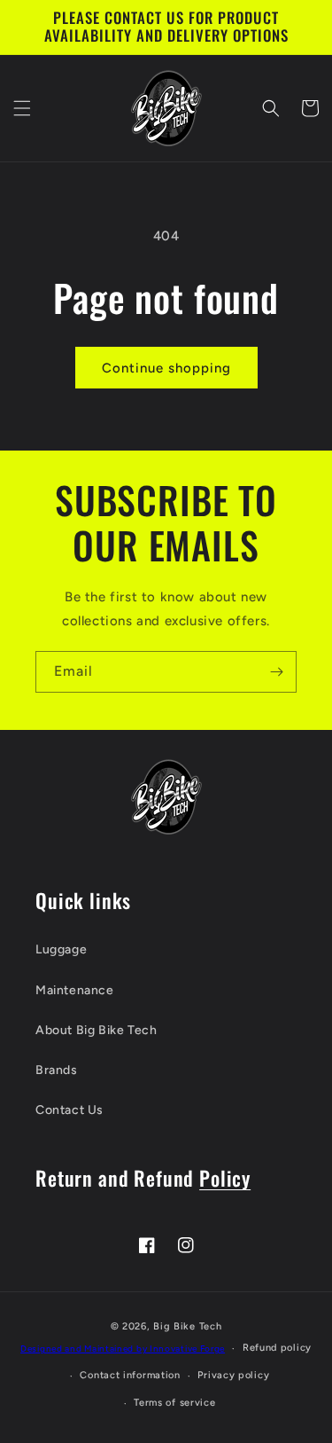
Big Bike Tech (187, 1326)
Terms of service (174, 1402)
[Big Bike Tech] (166, 797)
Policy (225, 1177)
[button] (22, 108)
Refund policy (277, 1347)
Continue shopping (166, 368)
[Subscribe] (276, 672)
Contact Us (69, 1110)
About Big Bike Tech (96, 1030)
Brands (56, 1070)
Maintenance (74, 990)
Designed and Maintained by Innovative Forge (122, 1348)
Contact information (130, 1375)
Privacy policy (233, 1375)
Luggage (61, 949)
